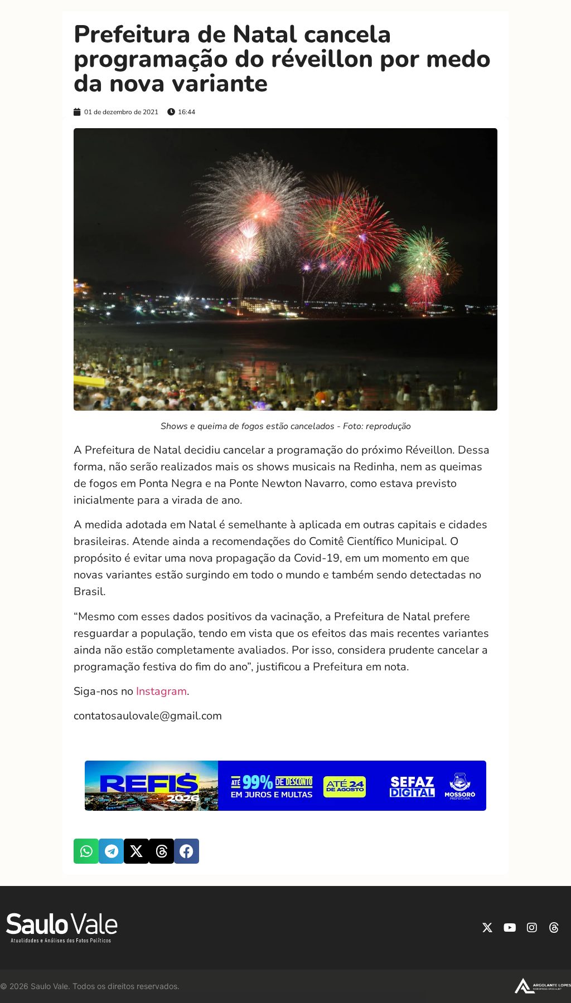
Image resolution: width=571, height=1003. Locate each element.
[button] (86, 851)
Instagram (161, 691)
